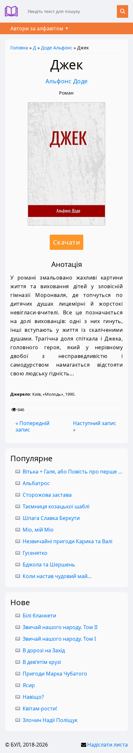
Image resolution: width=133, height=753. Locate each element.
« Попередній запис (32, 426)
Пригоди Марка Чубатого (55, 673)
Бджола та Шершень (49, 564)
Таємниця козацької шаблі (56, 506)
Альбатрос (36, 483)
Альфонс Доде (67, 81)
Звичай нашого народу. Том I (59, 638)
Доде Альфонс (56, 48)
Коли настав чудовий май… (57, 576)
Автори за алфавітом (36, 28)
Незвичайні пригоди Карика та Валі (67, 541)
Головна (19, 48)
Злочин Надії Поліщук (50, 720)
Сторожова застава (47, 494)
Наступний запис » (94, 426)
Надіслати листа (107, 744)
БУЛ (14, 11)
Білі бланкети (39, 615)
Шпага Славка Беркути (51, 518)
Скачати (66, 242)
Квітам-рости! (40, 708)
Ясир (29, 685)
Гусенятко (35, 552)
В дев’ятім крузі (42, 662)
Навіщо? (33, 696)
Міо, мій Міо (38, 529)
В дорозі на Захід (44, 650)
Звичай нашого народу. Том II (60, 627)
